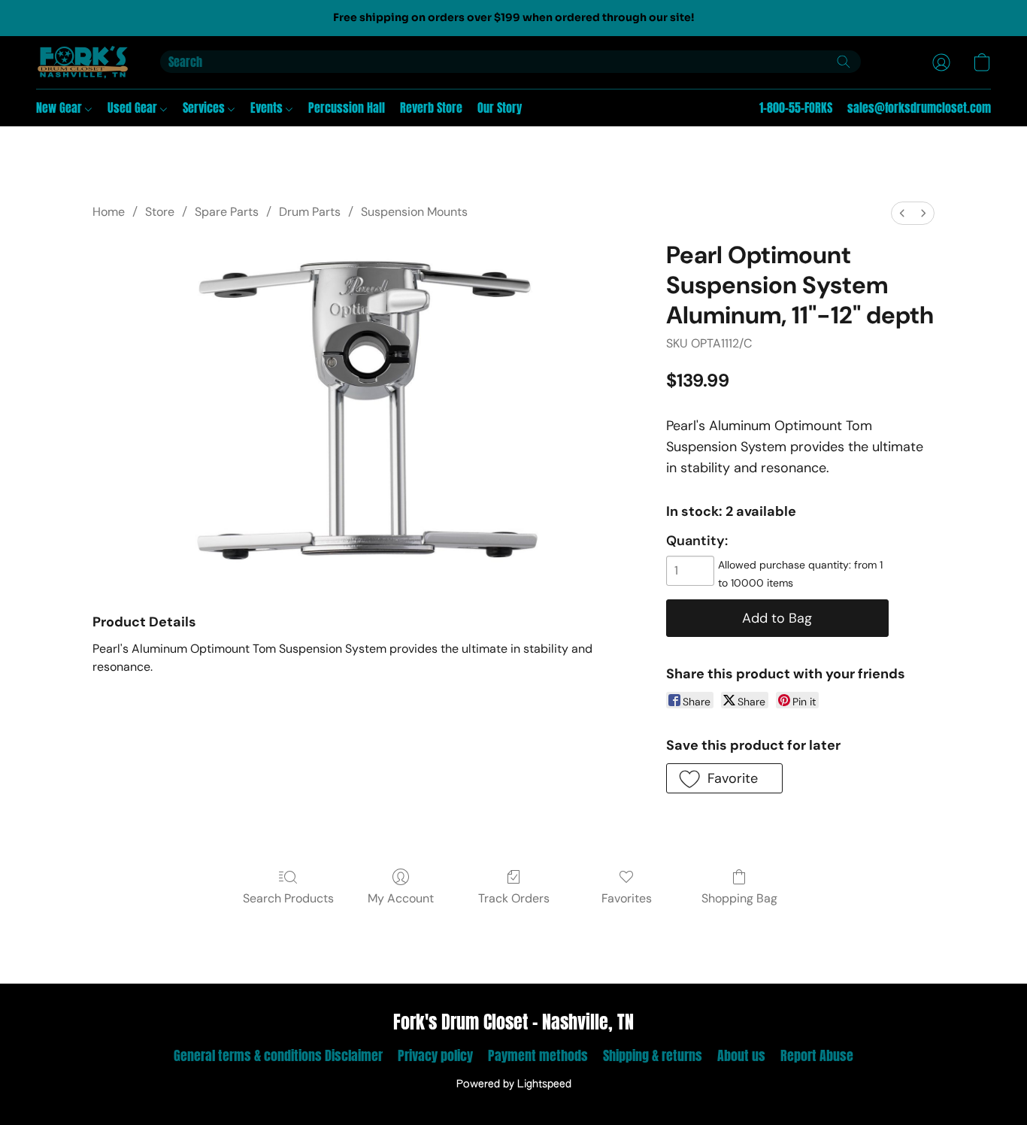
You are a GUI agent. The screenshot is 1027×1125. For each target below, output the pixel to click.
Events (268, 108)
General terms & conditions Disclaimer (278, 1055)
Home (108, 212)
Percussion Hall (346, 108)
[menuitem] (902, 213)
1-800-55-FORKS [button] (795, 108)
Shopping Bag (739, 898)
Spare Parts (227, 212)
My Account (401, 898)
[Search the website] (843, 61)
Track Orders (514, 898)
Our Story (499, 108)
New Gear (60, 108)
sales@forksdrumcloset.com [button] (919, 108)
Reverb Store (431, 108)
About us (741, 1055)
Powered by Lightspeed (513, 1084)
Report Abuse (816, 1055)
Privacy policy (435, 1055)
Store (159, 212)
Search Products (288, 898)
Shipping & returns (652, 1055)
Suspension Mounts (414, 212)
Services (205, 108)
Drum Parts (310, 212)
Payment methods (538, 1055)
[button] (83, 62)
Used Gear (134, 108)
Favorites (626, 898)
